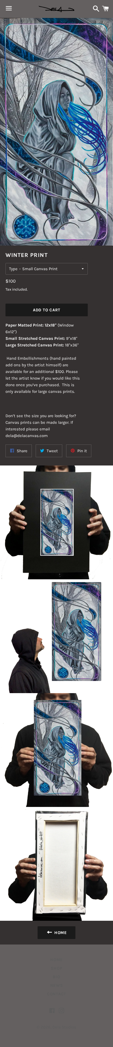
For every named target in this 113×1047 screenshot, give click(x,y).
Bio (56, 976)
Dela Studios (64, 1027)
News (56, 985)
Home (56, 959)
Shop (57, 968)
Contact (56, 993)
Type (13, 268)
